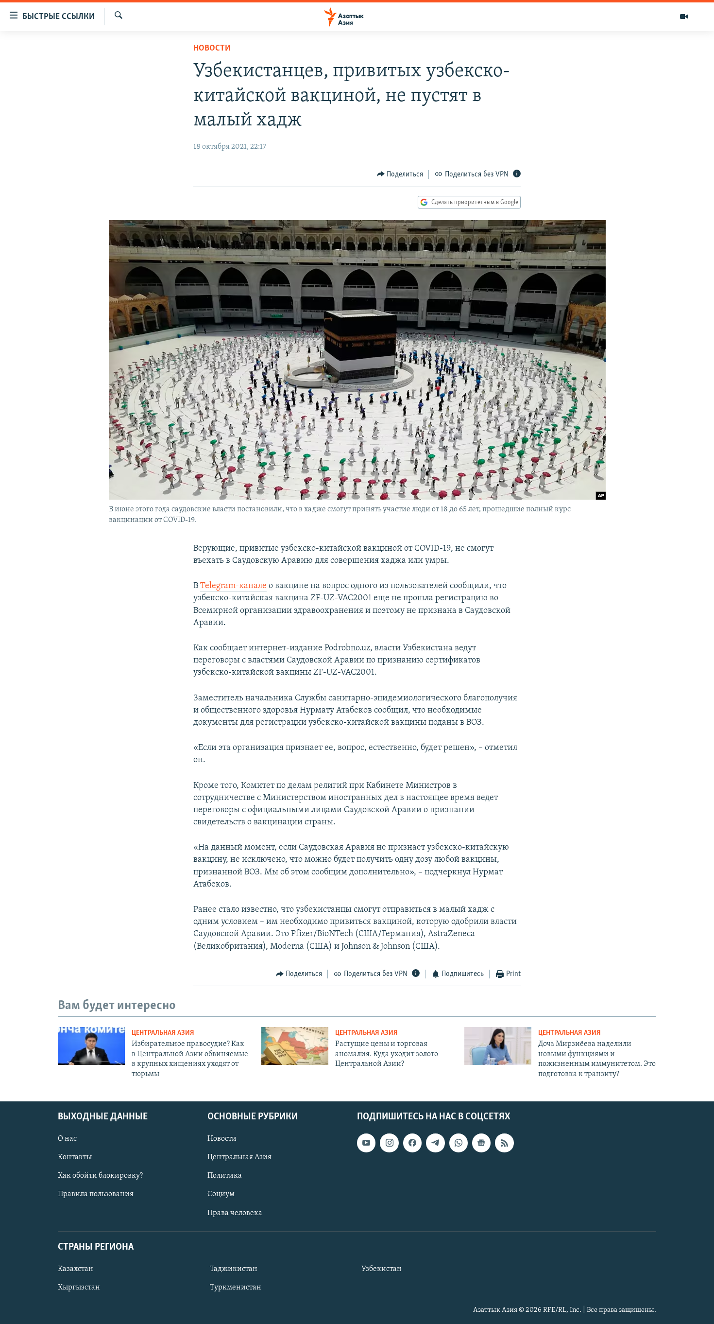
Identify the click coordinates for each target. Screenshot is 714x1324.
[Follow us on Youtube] (366, 1142)
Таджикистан (233, 1269)
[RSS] (504, 1142)
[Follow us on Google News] (481, 1142)
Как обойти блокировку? (100, 1176)
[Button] (400, 174)
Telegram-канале (233, 586)
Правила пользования (96, 1194)
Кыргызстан (79, 1287)
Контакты (75, 1157)
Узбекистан (381, 1269)
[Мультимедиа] (683, 16)
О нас (67, 1139)
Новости (212, 48)
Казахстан (75, 1269)
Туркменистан (235, 1287)
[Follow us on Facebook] (412, 1142)
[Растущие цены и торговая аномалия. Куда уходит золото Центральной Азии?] (294, 1046)
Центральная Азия (163, 1033)
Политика (224, 1176)
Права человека (234, 1213)
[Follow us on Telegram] (435, 1142)
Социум (221, 1194)
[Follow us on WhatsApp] (458, 1142)
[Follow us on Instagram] (389, 1142)
